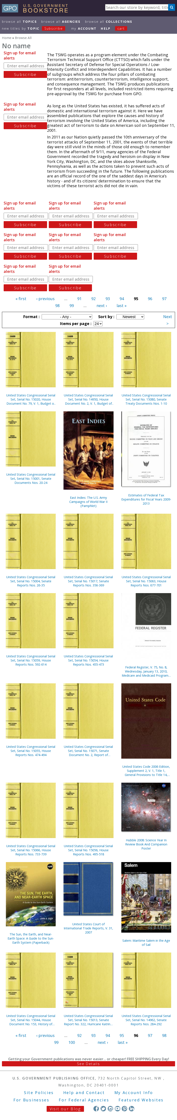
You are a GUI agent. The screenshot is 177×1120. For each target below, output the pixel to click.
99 (72, 305)
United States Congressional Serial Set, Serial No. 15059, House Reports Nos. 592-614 (30, 660)
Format (31, 316)
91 (79, 298)
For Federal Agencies (84, 1099)
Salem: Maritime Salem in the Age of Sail (146, 942)
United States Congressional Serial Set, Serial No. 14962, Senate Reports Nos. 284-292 (146, 1020)
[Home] (37, 11)
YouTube (117, 1108)
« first (21, 298)
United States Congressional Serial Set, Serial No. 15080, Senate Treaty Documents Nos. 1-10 (146, 399)
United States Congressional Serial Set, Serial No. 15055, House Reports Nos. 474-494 (30, 751)
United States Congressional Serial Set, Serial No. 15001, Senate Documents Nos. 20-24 (30, 478)
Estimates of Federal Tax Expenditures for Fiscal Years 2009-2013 (146, 499)
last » (121, 305)
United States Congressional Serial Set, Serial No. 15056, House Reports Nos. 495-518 (88, 850)
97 (164, 298)
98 (57, 305)
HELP (106, 28)
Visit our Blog (65, 1108)
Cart (121, 28)
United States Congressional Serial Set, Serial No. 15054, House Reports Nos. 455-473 (88, 660)
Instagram (110, 1108)
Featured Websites (141, 1099)
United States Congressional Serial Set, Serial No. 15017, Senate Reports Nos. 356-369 (88, 581)
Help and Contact (84, 1092)
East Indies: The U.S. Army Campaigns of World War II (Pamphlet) (88, 502)
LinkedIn (131, 1108)
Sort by (105, 316)
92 (93, 298)
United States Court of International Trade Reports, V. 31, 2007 (88, 928)
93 (108, 298)
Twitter (103, 1108)
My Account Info (133, 1092)
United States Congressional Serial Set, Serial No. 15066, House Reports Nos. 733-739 (30, 850)
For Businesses (31, 1099)
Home (6, 37)
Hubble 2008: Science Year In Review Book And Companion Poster (146, 844)
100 (71, 1042)
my (83, 28)
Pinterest (124, 1108)
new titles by (32, 28)
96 (150, 298)
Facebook (96, 1108)
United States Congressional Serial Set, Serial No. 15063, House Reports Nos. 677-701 (146, 581)
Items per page (75, 323)
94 (122, 298)
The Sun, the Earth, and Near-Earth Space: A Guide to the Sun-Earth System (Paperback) (31, 938)
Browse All (19, 21)
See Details (88, 1063)
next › (101, 305)
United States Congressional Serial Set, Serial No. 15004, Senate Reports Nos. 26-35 (30, 581)
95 (122, 1035)
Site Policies (39, 1092)
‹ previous (45, 298)
